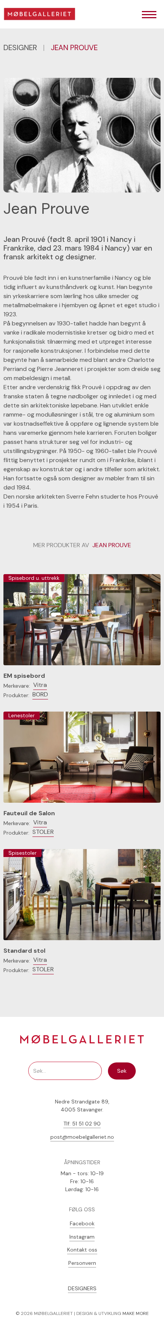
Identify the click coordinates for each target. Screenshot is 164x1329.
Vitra (40, 685)
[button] (149, 15)
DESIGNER (20, 47)
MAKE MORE (135, 1313)
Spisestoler (22, 852)
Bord (40, 694)
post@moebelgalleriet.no (82, 1136)
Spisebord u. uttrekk (33, 578)
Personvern (82, 1263)
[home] (42, 15)
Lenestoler (21, 715)
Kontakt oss (82, 1249)
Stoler (43, 832)
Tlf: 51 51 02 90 (82, 1123)
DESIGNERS (82, 1288)
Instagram (82, 1236)
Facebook (82, 1223)
